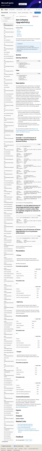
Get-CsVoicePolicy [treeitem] (7, 151)
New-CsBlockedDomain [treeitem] (8, 405)
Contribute (21, 448)
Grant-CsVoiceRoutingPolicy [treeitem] (8, 236)
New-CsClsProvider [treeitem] (7, 433)
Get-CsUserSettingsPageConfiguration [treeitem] (9, 119)
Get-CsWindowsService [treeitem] (8, 170)
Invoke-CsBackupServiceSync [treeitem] (8, 285)
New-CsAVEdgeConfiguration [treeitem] (8, 397)
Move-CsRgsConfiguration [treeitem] (8, 352)
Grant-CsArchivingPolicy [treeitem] (8, 180)
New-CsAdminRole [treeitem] (7, 378)
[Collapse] (14, 15)
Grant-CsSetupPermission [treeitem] (8, 219)
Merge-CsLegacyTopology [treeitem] (8, 328)
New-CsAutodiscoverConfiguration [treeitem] (9, 393)
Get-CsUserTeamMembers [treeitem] (9, 122)
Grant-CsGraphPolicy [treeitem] (8, 199)
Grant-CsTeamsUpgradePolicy (24, 427)
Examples (18, 32)
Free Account (37, 12)
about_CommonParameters (21, 407)
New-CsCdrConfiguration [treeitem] (8, 411)
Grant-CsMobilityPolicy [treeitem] (8, 208)
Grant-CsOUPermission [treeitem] (8, 210)
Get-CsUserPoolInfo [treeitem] (7, 100)
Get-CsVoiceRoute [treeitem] (7, 153)
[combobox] (7, 18)
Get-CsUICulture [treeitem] (7, 76)
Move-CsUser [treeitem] (6, 357)
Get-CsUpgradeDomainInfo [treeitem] (8, 82)
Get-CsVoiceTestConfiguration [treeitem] (8, 158)
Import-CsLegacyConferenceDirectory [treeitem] (8, 254)
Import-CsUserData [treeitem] (7, 271)
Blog (15, 448)
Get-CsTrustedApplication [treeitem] (8, 58)
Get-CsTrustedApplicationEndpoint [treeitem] (9, 66)
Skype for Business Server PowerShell (26, 25)
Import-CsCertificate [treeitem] (7, 242)
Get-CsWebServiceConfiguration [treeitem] (9, 167)
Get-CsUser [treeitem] (6, 85)
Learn (17, 16)
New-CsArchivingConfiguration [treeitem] (8, 387)
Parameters (19, 34)
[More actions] (40, 16)
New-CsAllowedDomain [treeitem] (8, 380)
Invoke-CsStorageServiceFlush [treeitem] (8, 322)
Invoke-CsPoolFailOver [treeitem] (8, 312)
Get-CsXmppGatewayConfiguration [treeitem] (9, 177)
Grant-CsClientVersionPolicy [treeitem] (8, 187)
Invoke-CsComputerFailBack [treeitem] (7, 292)
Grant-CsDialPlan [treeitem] (7, 193)
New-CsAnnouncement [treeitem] (8, 384)
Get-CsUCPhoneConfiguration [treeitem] (8, 74)
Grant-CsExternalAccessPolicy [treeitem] (8, 196)
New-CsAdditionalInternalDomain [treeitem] (9, 361)
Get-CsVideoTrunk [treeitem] (7, 135)
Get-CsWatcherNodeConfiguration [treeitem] (8, 163)
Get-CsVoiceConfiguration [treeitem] (8, 141)
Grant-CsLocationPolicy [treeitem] (8, 206)
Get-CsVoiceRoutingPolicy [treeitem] (8, 155)
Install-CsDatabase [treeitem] (7, 275)
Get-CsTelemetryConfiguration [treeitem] (8, 28)
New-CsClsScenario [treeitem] (7, 438)
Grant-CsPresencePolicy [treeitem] (8, 217)
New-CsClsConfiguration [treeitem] (8, 432)
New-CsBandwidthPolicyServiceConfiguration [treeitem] (9, 402)
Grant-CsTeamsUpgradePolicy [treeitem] (8, 222)
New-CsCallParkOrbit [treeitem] (8, 407)
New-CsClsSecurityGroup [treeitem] (8, 440)
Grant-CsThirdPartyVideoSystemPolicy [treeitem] (8, 226)
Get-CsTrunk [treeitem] (6, 54)
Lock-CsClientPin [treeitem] (7, 326)
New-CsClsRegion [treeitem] (7, 436)
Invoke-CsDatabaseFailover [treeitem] (7, 298)
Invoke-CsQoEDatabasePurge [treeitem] (8, 315)
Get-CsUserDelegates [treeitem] (8, 95)
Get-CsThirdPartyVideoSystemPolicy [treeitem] (8, 49)
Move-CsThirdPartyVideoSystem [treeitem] (8, 355)
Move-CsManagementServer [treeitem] (8, 348)
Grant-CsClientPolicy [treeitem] (7, 184)
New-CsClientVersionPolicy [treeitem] (9, 421)
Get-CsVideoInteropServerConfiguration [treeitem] (9, 125)
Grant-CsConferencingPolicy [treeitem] (8, 191)
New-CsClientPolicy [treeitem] (7, 413)
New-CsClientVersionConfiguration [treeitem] (9, 418)
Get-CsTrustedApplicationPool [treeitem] (8, 70)
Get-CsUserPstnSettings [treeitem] (8, 102)
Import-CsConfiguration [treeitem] (8, 248)
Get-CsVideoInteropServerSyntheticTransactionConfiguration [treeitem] (9, 131)
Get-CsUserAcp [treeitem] (6, 87)
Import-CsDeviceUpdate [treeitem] (8, 250)
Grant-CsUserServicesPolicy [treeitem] (8, 230)
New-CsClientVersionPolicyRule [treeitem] (8, 424)
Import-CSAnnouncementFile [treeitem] (8, 239)
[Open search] (36, 10)
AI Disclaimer (3, 448)
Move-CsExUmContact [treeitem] (8, 343)
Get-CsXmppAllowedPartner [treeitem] (8, 173)
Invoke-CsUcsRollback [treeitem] (8, 324)
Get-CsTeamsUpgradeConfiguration (25, 424)
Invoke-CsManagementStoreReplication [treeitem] (9, 307)
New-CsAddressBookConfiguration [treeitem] (9, 366)
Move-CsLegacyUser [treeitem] (7, 345)
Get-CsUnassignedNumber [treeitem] (8, 79)
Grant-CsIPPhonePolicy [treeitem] (8, 204)
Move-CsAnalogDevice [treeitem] (8, 330)
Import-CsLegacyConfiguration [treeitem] (8, 258)
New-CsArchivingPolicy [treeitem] (8, 390)
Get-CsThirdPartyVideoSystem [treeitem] (8, 45)
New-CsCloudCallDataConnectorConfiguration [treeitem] (8, 428)
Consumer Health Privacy (33, 448)
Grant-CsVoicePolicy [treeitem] (7, 233)
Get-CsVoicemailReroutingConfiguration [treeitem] (9, 145)
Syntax (18, 29)
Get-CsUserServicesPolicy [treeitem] (8, 113)
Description (19, 31)
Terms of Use (3, 450)
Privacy (25, 448)
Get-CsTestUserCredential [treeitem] (8, 42)
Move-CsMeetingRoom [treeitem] (8, 350)
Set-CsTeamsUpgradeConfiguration (25, 425)
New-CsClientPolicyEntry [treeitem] (8, 415)
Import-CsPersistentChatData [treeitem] (8, 263)
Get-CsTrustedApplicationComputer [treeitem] (8, 62)
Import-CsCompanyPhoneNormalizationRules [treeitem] (9, 245)
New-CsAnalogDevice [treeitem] (8, 382)
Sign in (39, 9)
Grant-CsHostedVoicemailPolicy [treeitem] (8, 202)
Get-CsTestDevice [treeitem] (7, 40)
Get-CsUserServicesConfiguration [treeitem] (9, 110)
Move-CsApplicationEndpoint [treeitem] (8, 333)
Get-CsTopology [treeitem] (7, 52)
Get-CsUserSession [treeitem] (7, 115)
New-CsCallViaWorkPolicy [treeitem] (8, 409)
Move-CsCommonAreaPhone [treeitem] (8, 337)
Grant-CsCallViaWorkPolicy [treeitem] (9, 182)
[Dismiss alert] (40, 2)
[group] (28, 173)
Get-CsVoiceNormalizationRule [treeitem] (9, 149)
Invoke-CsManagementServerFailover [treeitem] (8, 303)
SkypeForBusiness (23, 16)
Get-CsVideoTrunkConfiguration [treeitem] (8, 138)
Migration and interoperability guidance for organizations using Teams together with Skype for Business (27, 130)
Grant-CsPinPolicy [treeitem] (7, 215)
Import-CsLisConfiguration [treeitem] (9, 260)
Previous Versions (10, 448)
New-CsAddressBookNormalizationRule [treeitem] (9, 375)
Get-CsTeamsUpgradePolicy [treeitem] (8, 24)
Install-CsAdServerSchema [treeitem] (9, 273)
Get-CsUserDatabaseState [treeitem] (8, 93)
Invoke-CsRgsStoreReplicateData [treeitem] (8, 319)
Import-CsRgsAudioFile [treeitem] (8, 266)
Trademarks (9, 450)
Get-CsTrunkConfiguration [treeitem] (8, 56)
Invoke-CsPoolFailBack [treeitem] (8, 310)
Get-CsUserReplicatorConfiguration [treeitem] (8, 105)
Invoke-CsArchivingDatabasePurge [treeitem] (9, 281)
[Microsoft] (2, 9)
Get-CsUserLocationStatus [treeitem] (8, 98)
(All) (17, 283)
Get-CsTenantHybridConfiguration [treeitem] (9, 32)
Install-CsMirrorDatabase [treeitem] (8, 277)
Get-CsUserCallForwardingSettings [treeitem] (9, 90)
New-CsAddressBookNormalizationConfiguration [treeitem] (9, 371)
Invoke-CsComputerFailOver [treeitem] (7, 295)
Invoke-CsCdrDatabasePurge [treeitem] (8, 288)
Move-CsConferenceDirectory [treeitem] (8, 340)
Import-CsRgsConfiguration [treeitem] (7, 269)
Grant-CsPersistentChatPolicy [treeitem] (8, 213)
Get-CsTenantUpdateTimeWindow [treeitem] (8, 37)
